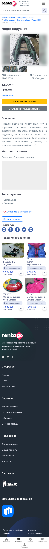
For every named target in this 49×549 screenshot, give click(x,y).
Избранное (7, 418)
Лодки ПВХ (36, 20)
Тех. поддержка (10, 444)
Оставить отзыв (12, 219)
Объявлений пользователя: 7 (24, 108)
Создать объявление (12, 412)
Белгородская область (26, 18)
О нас (4, 380)
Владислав (7, 95)
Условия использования (35, 532)
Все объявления (8, 18)
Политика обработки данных (13, 532)
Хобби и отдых (9, 20)
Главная (5, 375)
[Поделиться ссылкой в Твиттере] (24, 229)
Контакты (6, 461)
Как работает (8, 386)
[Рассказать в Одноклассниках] (10, 229)
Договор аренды (10, 423)
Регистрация (8, 455)
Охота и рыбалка (23, 20)
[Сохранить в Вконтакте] (4, 229)
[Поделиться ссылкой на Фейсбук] (17, 229)
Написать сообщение (24, 101)
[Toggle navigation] (43, 3)
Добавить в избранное (19, 211)
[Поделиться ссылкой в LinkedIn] (30, 229)
